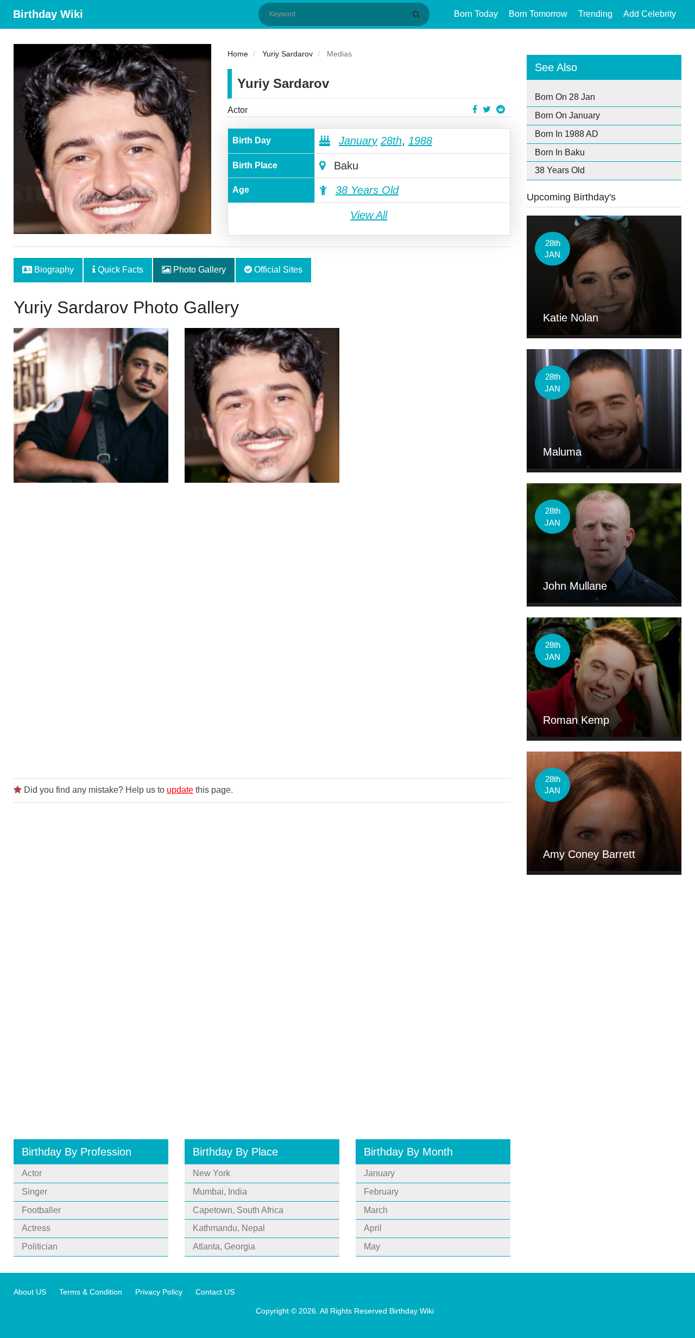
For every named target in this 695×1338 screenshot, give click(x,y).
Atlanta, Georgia (224, 1246)
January (358, 141)
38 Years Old (367, 190)
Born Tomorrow (538, 13)
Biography (53, 269)
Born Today (476, 13)
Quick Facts (119, 269)
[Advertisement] (262, 627)
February (381, 1191)
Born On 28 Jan (565, 97)
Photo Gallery (198, 269)
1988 (420, 141)
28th (391, 141)
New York (211, 1173)
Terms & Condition (90, 1291)
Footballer (41, 1210)
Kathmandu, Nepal (229, 1228)
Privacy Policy (158, 1291)
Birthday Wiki (48, 14)
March (376, 1210)
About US (30, 1291)
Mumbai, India (220, 1191)
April (373, 1228)
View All (368, 215)
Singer (34, 1191)
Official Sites (277, 269)
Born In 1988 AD (566, 133)
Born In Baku (560, 152)
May (372, 1246)
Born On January (567, 115)
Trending (595, 13)
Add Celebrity (649, 13)
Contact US (215, 1291)
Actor (238, 110)
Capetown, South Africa (238, 1210)
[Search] (418, 14)
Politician (40, 1246)
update (180, 789)
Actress (36, 1228)
